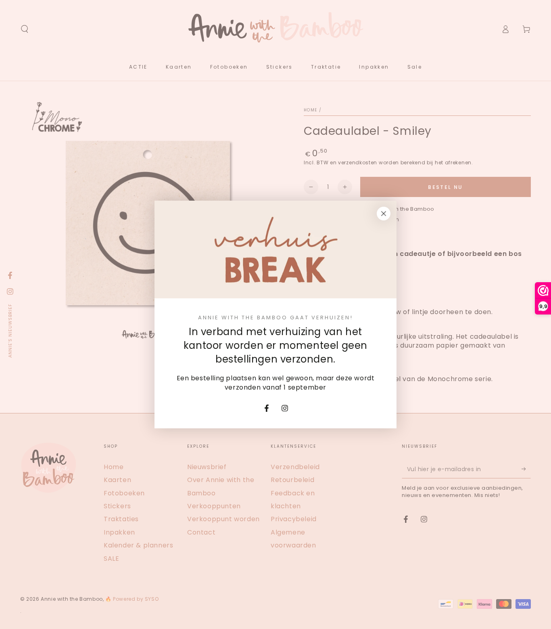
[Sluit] (383, 213)
